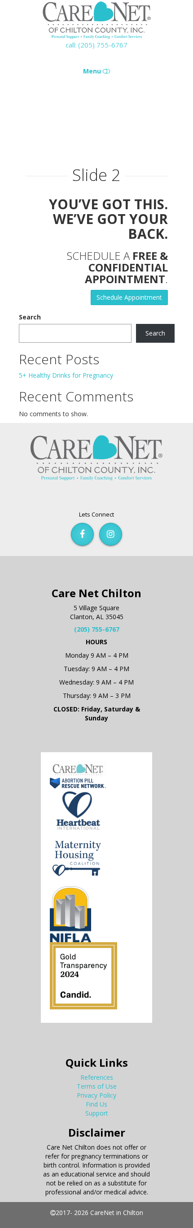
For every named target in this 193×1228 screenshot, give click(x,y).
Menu (93, 71)
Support (96, 1113)
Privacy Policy (96, 1095)
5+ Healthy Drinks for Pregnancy (66, 375)
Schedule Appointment (129, 297)
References (96, 1077)
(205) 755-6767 (96, 629)
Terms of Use (97, 1086)
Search (30, 317)
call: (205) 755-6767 (96, 44)
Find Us (96, 1104)
